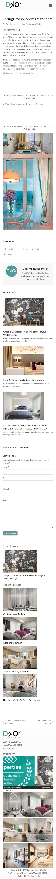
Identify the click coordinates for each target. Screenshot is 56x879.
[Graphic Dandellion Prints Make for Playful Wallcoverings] (23, 312)
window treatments (30, 37)
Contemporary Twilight (14, 614)
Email (5, 478)
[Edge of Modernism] (20, 628)
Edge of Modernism (12, 642)
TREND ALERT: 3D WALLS (41, 722)
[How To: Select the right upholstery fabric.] (23, 360)
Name (6, 467)
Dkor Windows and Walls (31, 24)
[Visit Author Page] (11, 271)
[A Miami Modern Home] (40, 855)
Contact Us (35, 876)
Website (6, 489)
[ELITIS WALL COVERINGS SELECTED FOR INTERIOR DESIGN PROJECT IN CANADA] (23, 405)
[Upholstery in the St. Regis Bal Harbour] (20, 685)
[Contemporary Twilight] (20, 599)
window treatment (37, 43)
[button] (51, 5)
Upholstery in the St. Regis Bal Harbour (21, 700)
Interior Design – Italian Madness (14, 722)
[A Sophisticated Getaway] (15, 855)
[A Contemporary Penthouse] (20, 657)
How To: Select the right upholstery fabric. (24, 380)
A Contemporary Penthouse (16, 671)
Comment (7, 500)
